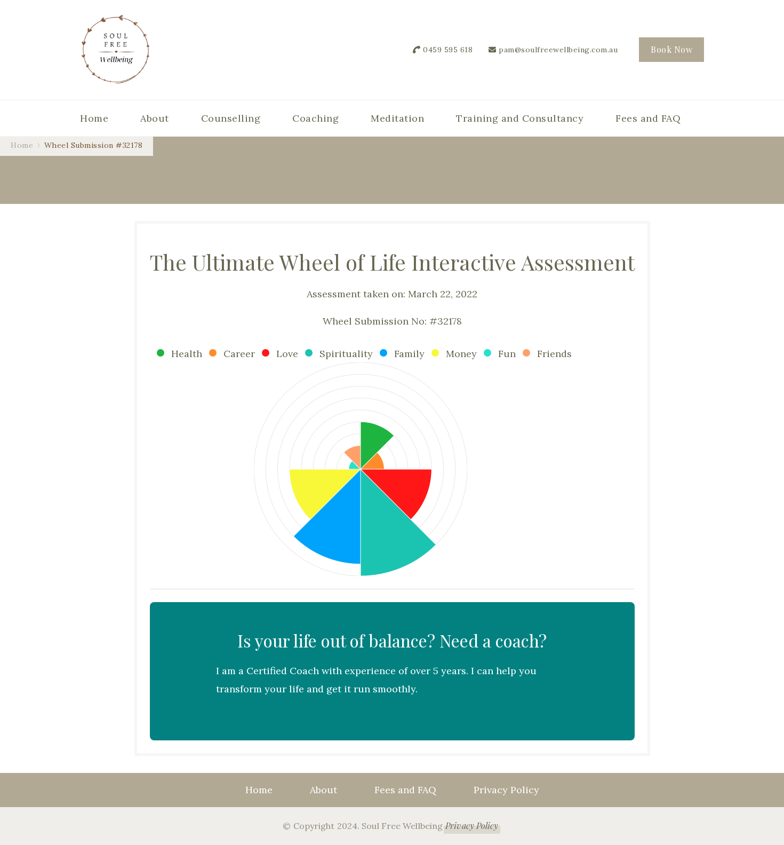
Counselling (231, 118)
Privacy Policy (506, 790)
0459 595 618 (448, 49)
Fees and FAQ (648, 118)
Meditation (397, 118)
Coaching (315, 118)
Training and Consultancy (519, 118)
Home (94, 118)
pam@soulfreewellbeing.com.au (558, 49)
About (154, 118)
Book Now (671, 49)
